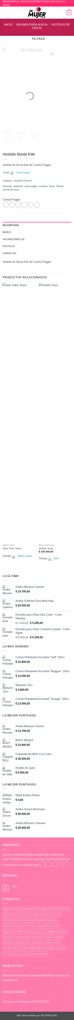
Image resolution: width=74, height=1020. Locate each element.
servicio (61, 948)
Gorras (31, 925)
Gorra (21, 925)
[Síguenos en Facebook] (42, 864)
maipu (39, 931)
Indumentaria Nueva (31, 24)
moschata (38, 937)
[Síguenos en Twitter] (55, 864)
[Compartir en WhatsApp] (6, 205)
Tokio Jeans (24, 556)
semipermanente (12, 948)
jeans (56, 925)
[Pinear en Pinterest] (30, 205)
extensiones (10, 925)
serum (51, 948)
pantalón (59, 937)
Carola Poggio (23, 172)
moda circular (22, 937)
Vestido (60, 186)
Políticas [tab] (9, 246)
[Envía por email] (24, 205)
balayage (55, 909)
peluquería (9, 942)
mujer (48, 937)
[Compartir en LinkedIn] (37, 205)
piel (34, 942)
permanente (23, 942)
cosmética (33, 914)
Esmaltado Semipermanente (31, 920)
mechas (62, 931)
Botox (6, 914)
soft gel (7, 953)
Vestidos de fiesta (22, 180)
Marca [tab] (7, 232)
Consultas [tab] (9, 253)
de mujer (56, 914)
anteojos (18, 909)
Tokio (17, 953)
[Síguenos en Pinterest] (67, 864)
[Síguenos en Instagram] (48, 864)
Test (14, 886)
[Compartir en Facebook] (12, 205)
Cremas (45, 914)
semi (58, 942)
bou (14, 914)
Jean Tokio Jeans (12, 548)
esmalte (53, 920)
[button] (5, 12)
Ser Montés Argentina (34, 948)
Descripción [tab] (11, 225)
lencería (19, 931)
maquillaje (50, 931)
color (22, 914)
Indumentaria (44, 925)
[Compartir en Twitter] (18, 205)
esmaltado (9, 920)
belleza (66, 909)
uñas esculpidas (39, 953)
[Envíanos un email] (61, 864)
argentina (18, 186)
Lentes (29, 931)
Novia (52, 186)
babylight (42, 909)
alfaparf (7, 909)
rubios (49, 942)
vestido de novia (11, 189)
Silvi (56, 558)
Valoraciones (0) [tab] (13, 239)
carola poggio (30, 186)
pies (41, 942)
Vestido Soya (46, 548)
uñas (25, 953)
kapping (7, 931)
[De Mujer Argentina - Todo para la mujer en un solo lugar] (37, 13)
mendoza (43, 186)
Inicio (8, 24)
